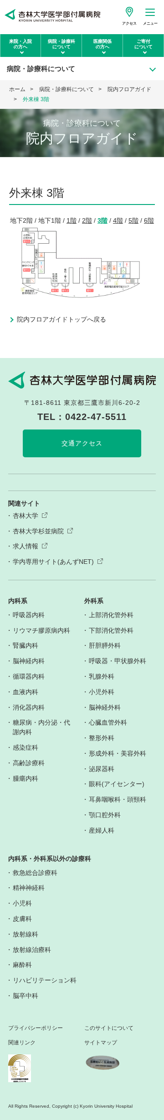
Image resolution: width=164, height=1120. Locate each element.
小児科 (22, 903)
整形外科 (101, 738)
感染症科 (25, 747)
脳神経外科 (105, 707)
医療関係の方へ (102, 44)
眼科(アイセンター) (116, 784)
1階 (72, 220)
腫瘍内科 (25, 778)
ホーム (17, 89)
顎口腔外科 (105, 814)
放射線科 (25, 934)
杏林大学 (25, 515)
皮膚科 (22, 918)
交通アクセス (82, 443)
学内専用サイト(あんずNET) (53, 561)
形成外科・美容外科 (117, 753)
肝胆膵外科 (105, 645)
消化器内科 (29, 707)
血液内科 (25, 692)
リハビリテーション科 (45, 980)
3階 (102, 220)
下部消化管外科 (111, 630)
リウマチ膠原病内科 (41, 630)
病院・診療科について (61, 44)
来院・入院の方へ (20, 44)
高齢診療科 (29, 763)
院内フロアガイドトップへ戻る (61, 319)
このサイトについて (108, 1028)
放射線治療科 (32, 949)
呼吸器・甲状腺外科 (117, 661)
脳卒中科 (25, 995)
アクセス (129, 23)
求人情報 (25, 546)
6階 (149, 220)
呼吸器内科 (29, 615)
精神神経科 (29, 887)
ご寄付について (143, 44)
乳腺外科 (101, 676)
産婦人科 (101, 830)
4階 (118, 220)
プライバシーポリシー (35, 1028)
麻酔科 (22, 964)
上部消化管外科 (111, 615)
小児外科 (101, 692)
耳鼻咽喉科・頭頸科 (117, 799)
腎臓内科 (25, 645)
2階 (87, 220)
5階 (133, 220)
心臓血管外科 (108, 722)
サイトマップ (100, 1043)
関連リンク (22, 1043)
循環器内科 (29, 676)
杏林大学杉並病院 (38, 531)
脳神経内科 (29, 661)
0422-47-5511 (96, 417)
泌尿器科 (101, 768)
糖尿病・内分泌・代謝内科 (41, 727)
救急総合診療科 (35, 872)
